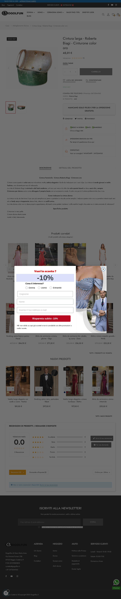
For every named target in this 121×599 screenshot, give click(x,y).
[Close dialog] (103, 269)
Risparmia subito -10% (45, 318)
